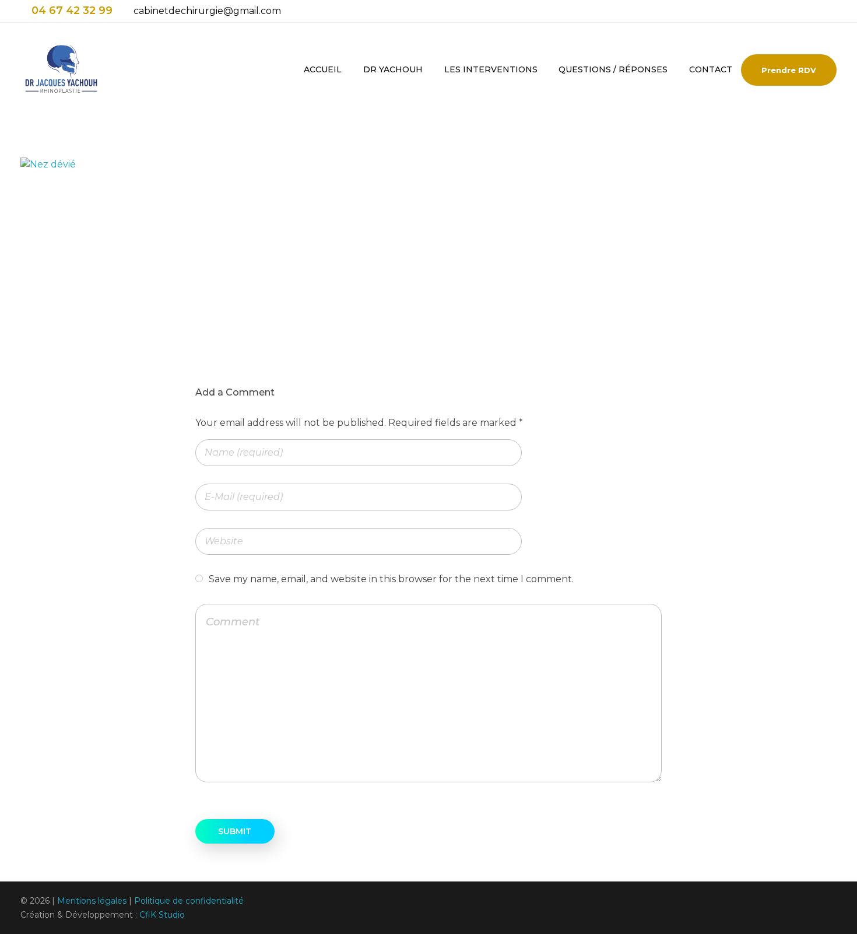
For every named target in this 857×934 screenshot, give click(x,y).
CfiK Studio (162, 914)
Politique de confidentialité (189, 900)
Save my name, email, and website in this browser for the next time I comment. (391, 579)
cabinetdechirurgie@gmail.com (207, 10)
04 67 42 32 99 (72, 10)
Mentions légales (92, 900)
